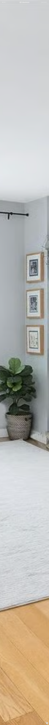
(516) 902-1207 (44, 2)
